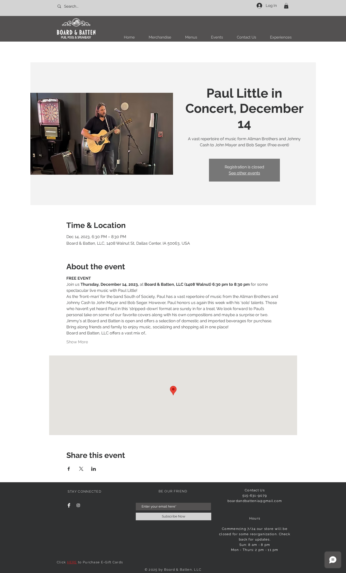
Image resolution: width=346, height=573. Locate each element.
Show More (77, 341)
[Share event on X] (81, 469)
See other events (244, 173)
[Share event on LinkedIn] (93, 469)
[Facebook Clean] (69, 505)
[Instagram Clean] (78, 505)
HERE (72, 562)
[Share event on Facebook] (68, 469)
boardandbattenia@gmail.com (254, 501)
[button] (286, 6)
